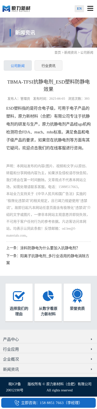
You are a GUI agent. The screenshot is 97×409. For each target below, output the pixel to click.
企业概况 (11, 359)
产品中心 (11, 339)
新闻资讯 (70, 52)
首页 (57, 52)
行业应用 (11, 349)
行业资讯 (48, 66)
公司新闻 (18, 66)
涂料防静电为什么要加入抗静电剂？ (50, 248)
